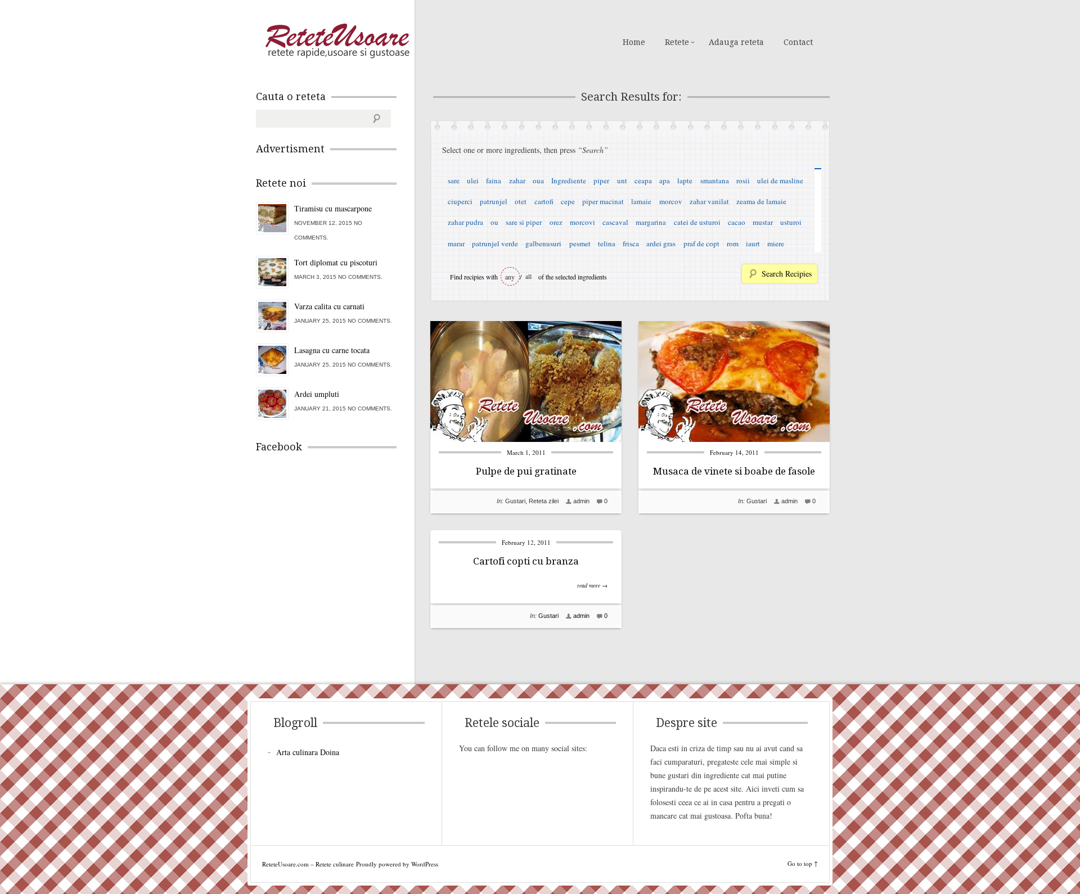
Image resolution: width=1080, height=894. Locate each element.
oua (538, 180)
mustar (763, 222)
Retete (677, 42)
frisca (631, 243)
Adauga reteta (736, 42)
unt (622, 180)
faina (493, 180)
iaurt (753, 243)
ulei (473, 180)
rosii (743, 180)
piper (601, 180)
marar (456, 243)
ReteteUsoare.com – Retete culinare (337, 41)
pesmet (580, 243)
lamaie (641, 201)
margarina (651, 222)
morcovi (582, 222)
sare (454, 180)
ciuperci (460, 201)
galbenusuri (543, 243)
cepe (568, 201)
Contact (798, 42)
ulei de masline (780, 180)
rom (733, 243)
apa (664, 180)
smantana (714, 180)
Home (634, 42)
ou (494, 222)
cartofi (544, 201)
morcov (670, 201)
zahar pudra (465, 222)
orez (556, 222)
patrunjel (493, 201)
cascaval (615, 222)
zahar (517, 180)
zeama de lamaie (761, 201)
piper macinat (603, 201)
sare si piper (524, 222)
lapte (684, 180)
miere (775, 243)
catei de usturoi (697, 222)
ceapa (643, 180)
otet (520, 201)
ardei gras (661, 243)
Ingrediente (568, 180)
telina (606, 243)
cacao (736, 222)
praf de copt (701, 243)
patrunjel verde (495, 243)
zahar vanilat (709, 201)
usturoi (791, 222)
